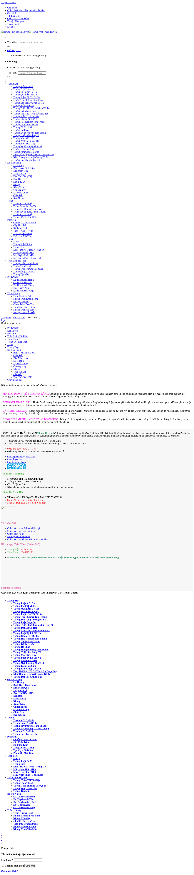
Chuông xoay (19, 190)
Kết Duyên (12, 331)
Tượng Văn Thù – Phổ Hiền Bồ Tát (30, 113)
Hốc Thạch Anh (21, 288)
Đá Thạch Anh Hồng (23, 279)
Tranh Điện (18, 247)
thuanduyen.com (15, 459)
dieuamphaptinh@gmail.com (21, 456)
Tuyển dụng (13, 24)
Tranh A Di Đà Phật (22, 203)
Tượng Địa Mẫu (21, 274)
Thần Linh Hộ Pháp (17, 260)
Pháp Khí (11, 220)
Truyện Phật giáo (15, 21)
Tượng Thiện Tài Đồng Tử (26, 135)
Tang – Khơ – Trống (23, 230)
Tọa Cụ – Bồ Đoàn (22, 233)
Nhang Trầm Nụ (21, 301)
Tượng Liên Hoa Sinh (24, 149)
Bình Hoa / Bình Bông (24, 168)
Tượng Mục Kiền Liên (24, 138)
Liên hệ (11, 26)
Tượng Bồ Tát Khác (23, 127)
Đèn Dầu (17, 179)
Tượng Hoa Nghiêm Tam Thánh (29, 122)
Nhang (16, 184)
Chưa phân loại (14, 380)
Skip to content (8, 2)
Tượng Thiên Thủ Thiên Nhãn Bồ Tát (31, 108)
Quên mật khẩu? (9, 871)
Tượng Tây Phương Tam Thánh (28, 100)
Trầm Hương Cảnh (22, 296)
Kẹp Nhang (19, 198)
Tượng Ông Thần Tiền (24, 271)
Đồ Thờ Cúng (14, 162)
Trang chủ (6, 317)
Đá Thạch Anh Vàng (23, 290)
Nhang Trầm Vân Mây (24, 312)
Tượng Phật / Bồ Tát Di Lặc (26, 97)
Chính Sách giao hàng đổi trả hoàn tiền (26, 10)
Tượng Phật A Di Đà (23, 86)
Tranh (10, 201)
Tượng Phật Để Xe (22, 244)
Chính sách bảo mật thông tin (21, 531)
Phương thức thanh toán (18, 536)
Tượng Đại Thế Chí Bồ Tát (26, 160)
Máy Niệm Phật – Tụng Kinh (27, 258)
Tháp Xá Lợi (19, 173)
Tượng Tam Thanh (22, 266)
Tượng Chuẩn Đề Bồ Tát (25, 119)
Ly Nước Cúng (20, 192)
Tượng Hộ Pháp (21, 130)
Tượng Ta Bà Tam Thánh (25, 124)
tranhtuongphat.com (16, 462)
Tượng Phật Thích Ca (23, 89)
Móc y (16, 241)
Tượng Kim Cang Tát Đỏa (26, 151)
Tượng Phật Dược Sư (23, 105)
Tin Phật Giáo (14, 16)
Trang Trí (11, 239)
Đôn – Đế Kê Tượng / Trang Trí (28, 250)
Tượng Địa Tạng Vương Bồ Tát (28, 102)
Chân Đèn (18, 195)
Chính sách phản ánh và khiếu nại (23, 528)
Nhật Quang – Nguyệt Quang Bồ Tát (31, 157)
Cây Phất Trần (20, 225)
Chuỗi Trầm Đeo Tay (23, 304)
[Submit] (8, 46)
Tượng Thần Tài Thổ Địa (25, 263)
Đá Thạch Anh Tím (22, 282)
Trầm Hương (13, 293)
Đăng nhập (30, 866)
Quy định (11, 13)
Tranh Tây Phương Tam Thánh (28, 209)
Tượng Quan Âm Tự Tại (25, 94)
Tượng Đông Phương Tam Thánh (29, 132)
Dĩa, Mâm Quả (20, 171)
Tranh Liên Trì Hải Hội (24, 217)
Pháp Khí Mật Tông (23, 236)
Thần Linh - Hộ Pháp (17, 336)
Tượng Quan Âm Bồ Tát (25, 92)
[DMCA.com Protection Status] (16, 468)
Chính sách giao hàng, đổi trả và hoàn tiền (27, 539)
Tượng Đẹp (12, 83)
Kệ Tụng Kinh (20, 228)
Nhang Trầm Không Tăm (25, 299)
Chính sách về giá (15, 533)
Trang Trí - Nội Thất (17, 341)
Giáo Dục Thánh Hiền (18, 18)
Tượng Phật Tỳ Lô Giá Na (26, 116)
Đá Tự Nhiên (13, 277)
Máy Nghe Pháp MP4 (23, 255)
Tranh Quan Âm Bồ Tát (24, 206)
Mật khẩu (7, 860)
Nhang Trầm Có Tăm (23, 309)
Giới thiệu (12, 7)
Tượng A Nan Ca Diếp (24, 143)
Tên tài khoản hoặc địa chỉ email (18, 854)
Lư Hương (18, 165)
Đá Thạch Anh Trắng (23, 285)
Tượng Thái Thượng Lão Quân (28, 269)
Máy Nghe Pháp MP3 (23, 252)
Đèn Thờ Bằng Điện (23, 176)
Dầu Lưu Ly (19, 181)
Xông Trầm (18, 187)
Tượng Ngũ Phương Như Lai (27, 146)
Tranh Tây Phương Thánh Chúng (29, 211)
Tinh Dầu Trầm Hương (24, 307)
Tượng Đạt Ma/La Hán (24, 111)
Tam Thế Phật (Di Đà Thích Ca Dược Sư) (33, 154)
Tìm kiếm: (12, 42)
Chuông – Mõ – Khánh (24, 222)
